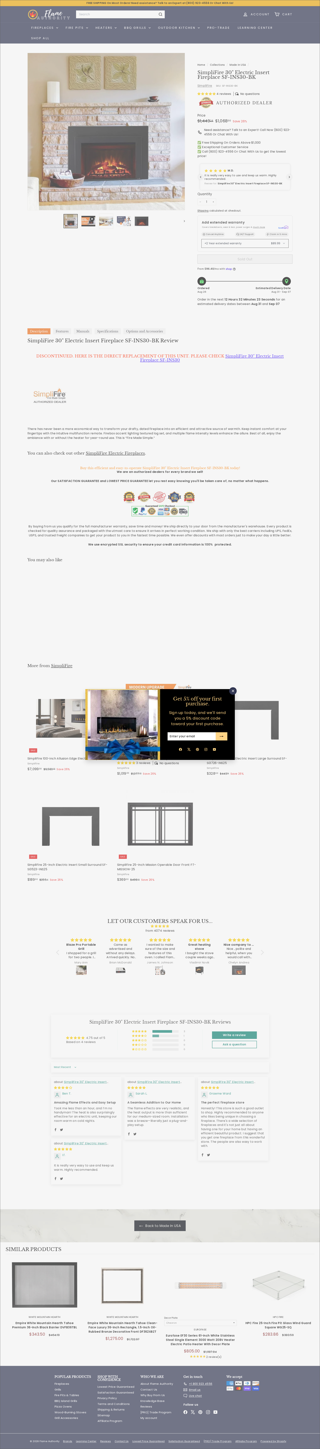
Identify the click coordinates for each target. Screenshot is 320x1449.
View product (44, 1290)
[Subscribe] (221, 736)
